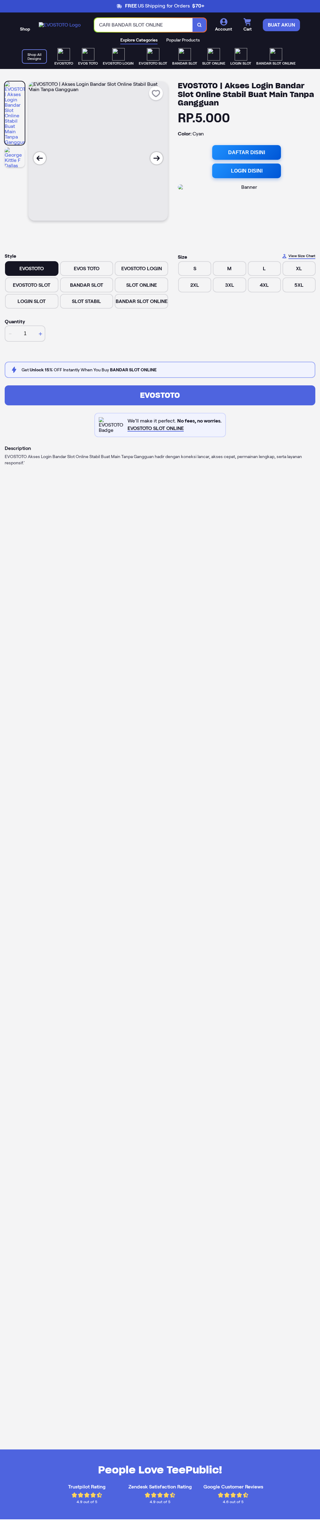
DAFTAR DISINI (246, 152)
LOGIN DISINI (246, 170)
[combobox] (143, 25)
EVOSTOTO (160, 395)
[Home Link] (60, 24)
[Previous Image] (39, 158)
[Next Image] (156, 158)
